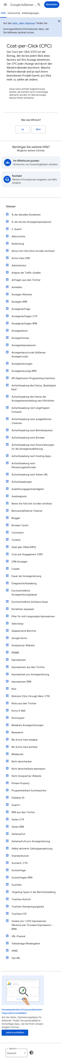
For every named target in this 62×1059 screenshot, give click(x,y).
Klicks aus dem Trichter (24, 703)
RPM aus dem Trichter (23, 812)
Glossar (11, 206)
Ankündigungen (30, 13)
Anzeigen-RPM (19, 301)
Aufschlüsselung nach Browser (28, 437)
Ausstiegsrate (19, 496)
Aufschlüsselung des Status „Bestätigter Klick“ (34, 387)
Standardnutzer (20, 855)
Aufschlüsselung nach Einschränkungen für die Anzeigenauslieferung (33, 446)
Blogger (16, 518)
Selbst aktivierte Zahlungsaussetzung (32, 848)
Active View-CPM (21, 258)
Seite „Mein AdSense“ (24, 23)
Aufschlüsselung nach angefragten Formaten (31, 409)
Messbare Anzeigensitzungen (27, 725)
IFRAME (15, 652)
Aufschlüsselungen (22, 481)
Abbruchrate (18, 236)
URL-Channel (18, 936)
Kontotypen (18, 717)
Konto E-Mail (18, 710)
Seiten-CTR (18, 819)
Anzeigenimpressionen (24, 345)
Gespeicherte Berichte (24, 630)
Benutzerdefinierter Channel (27, 510)
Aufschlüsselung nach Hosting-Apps (31, 456)
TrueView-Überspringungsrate (28, 906)
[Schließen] (59, 22)
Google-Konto (19, 638)
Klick (14, 688)
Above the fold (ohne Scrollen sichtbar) (33, 250)
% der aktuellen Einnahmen (26, 214)
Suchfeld (16, 884)
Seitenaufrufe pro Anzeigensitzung (31, 841)
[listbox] (16, 1053)
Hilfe (3, 13)
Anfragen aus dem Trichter (26, 280)
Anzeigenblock (20, 330)
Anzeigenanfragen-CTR (24, 316)
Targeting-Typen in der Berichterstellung (34, 892)
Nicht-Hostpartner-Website (26, 776)
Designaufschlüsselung (24, 583)
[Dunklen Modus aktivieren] (31, 1053)
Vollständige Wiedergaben (26, 943)
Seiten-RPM (18, 826)
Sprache (13, 1048)
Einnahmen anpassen (23, 609)
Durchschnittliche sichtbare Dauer (30, 601)
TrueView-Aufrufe (21, 899)
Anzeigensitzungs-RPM (24, 371)
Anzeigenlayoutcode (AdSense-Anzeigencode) (29, 354)
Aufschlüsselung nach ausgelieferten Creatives (32, 421)
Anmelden (17, 287)
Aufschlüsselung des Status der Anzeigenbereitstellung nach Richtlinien (33, 398)
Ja (22, 129)
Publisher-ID (18, 797)
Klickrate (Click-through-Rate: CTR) (31, 696)
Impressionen (19, 659)
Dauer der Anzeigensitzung (26, 576)
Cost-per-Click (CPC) (24, 547)
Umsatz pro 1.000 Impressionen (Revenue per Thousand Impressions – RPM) (32, 925)
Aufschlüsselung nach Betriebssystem (32, 430)
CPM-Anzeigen (19, 561)
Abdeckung (18, 243)
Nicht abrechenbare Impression (28, 768)
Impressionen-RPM (21, 681)
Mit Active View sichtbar (25, 747)
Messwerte (17, 732)
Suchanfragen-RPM (22, 877)
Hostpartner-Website (23, 645)
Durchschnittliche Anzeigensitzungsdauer (24, 592)
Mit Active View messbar (25, 739)
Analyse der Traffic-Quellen (26, 272)
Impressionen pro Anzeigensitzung (30, 674)
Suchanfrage (19, 870)
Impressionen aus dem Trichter (28, 667)
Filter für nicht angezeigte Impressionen (33, 616)
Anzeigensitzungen (22, 363)
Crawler (16, 568)
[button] (5, 5)
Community (14, 13)
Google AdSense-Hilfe (23, 5)
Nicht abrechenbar (22, 761)
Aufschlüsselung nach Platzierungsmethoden (24, 465)
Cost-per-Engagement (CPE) (27, 554)
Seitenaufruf (18, 834)
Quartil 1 (16, 805)
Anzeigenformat (20, 338)
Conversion (18, 532)
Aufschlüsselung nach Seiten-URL (30, 474)
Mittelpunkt (17, 754)
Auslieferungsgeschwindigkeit (28, 489)
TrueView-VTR (19, 913)
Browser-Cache (20, 525)
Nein (38, 129)
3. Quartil (16, 229)
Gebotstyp (17, 623)
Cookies (16, 539)
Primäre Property (21, 783)
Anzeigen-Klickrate (22, 294)
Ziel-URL (16, 958)
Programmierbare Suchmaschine (29, 790)
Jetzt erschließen (15, 1032)
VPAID (15, 950)
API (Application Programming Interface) (33, 378)
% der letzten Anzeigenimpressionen (31, 221)
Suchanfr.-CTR (19, 863)
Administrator (19, 265)
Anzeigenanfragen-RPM (24, 323)
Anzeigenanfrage (21, 309)
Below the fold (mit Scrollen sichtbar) (32, 503)
